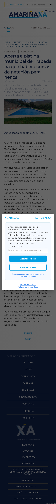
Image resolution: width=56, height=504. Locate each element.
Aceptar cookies (28, 259)
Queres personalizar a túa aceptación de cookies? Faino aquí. (28, 275)
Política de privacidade (28, 287)
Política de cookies (28, 285)
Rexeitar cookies (28, 267)
